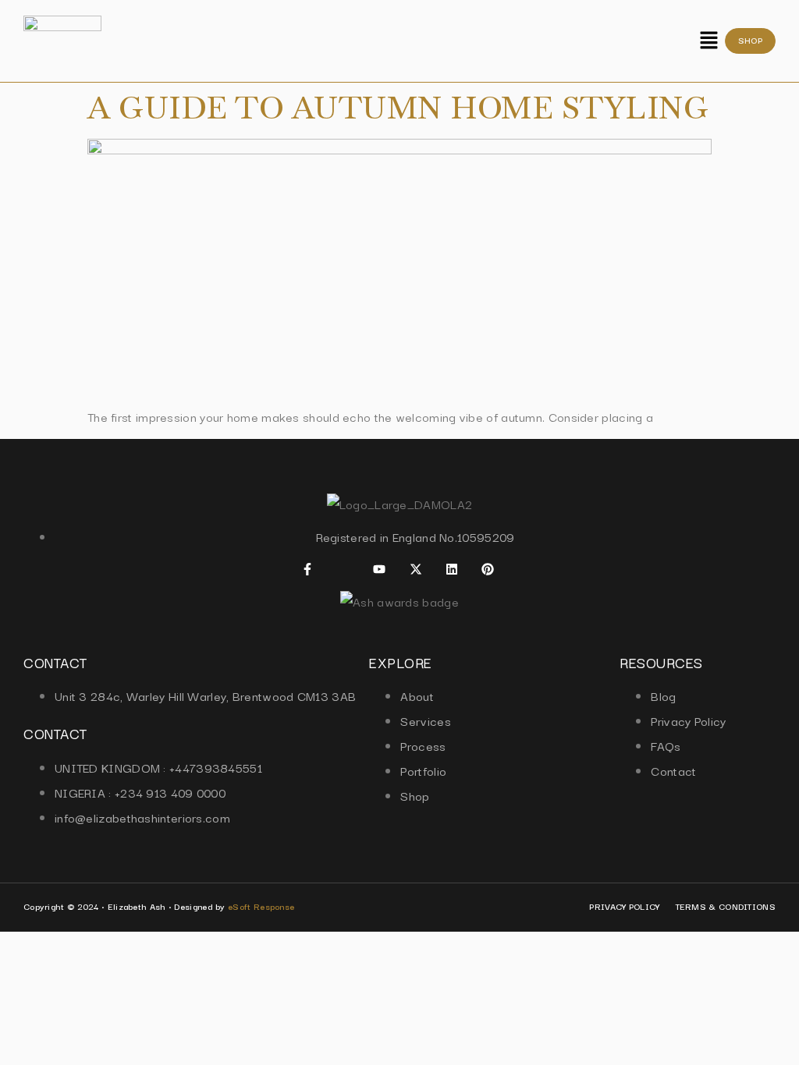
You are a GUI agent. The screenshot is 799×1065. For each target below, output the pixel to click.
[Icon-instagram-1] (343, 569)
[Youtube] (379, 569)
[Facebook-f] (307, 569)
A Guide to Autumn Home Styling (397, 107)
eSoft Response (261, 906)
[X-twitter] (416, 569)
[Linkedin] (452, 569)
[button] (708, 41)
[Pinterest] (487, 569)
